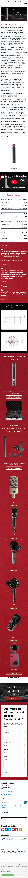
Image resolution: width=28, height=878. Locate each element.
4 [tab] (16, 168)
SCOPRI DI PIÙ (14, 506)
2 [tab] (13, 168)
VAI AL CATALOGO (14, 397)
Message (5, 756)
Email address (7, 742)
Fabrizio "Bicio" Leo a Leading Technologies (11, 260)
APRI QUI (14, 698)
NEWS (3, 808)
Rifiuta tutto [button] (20, 875)
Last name (6, 736)
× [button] (26, 864)
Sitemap (2, 862)
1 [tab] (11, 168)
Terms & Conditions (4, 856)
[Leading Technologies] (14, 2)
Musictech (3, 299)
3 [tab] (14, 168)
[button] (25, 802)
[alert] (14, 870)
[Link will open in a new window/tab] (2, 829)
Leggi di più (12, 869)
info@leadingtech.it (6, 794)
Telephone (6, 749)
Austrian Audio (21, 29)
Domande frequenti (20, 806)
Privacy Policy (3, 859)
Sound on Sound (5, 281)
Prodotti (4, 806)
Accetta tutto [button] (7, 875)
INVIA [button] (6, 773)
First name (6, 729)
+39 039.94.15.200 (7, 792)
